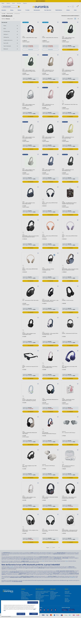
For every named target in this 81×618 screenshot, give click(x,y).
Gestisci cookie (21, 613)
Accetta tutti (34, 613)
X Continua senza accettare (32, 602)
